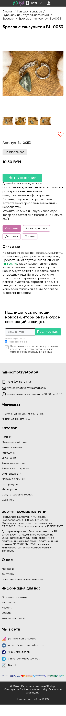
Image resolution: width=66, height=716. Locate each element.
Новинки (7, 437)
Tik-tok (12, 665)
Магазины (8, 569)
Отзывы (6, 613)
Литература (10, 484)
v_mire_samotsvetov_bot (24, 658)
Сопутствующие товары (17, 494)
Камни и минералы (13, 463)
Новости (7, 607)
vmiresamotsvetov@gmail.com (26, 388)
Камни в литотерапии (15, 468)
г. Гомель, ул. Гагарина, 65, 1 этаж (22, 414)
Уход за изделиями (13, 618)
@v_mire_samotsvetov (22, 638)
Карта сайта (10, 602)
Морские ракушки (13, 479)
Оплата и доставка (14, 597)
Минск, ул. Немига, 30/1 (16, 419)
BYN (34, 3)
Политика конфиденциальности (22, 579)
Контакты (8, 574)
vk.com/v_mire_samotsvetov (26, 645)
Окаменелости (11, 474)
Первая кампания (17, 342)
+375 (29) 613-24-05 (19, 382)
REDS (45, 699)
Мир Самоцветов (18, 652)
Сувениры (8, 500)
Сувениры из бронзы (14, 442)
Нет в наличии (22, 178)
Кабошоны (8, 453)
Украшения (9, 458)
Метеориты (9, 489)
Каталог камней (12, 447)
